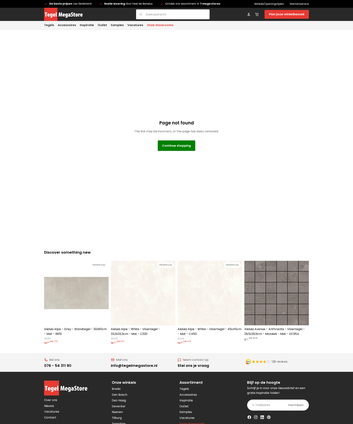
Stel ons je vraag (193, 365)
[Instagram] (256, 417)
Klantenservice (299, 4)
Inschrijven (296, 405)
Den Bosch (119, 395)
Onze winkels (124, 382)
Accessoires (188, 395)
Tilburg (117, 418)
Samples (185, 412)
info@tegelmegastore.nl (134, 365)
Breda (116, 389)
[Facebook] (249, 417)
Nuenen (117, 412)
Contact (50, 417)
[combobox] (168, 14)
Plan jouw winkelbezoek (286, 14)
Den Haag (119, 400)
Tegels (184, 389)
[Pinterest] (269, 417)
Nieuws (49, 406)
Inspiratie (186, 400)
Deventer (119, 406)
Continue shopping (176, 146)
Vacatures (51, 411)
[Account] (249, 14)
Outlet (184, 406)
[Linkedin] (262, 417)
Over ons (50, 400)
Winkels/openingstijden (269, 4)
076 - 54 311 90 (57, 365)
